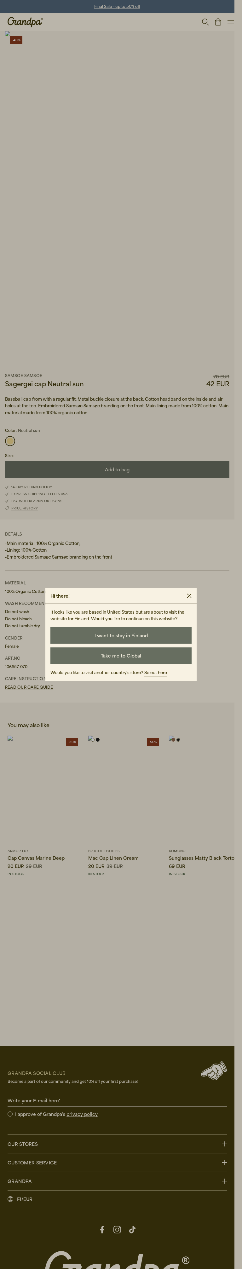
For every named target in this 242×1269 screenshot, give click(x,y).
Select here (155, 672)
